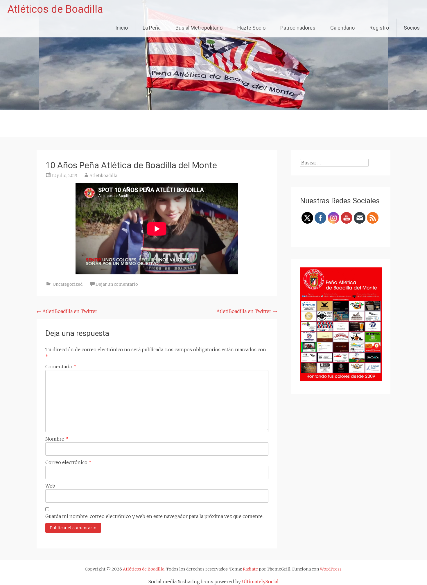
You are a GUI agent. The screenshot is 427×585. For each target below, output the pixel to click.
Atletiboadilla (103, 175)
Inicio (121, 28)
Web (50, 486)
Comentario (60, 367)
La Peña (152, 28)
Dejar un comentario (117, 284)
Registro (379, 28)
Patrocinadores (297, 28)
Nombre (56, 439)
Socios (412, 28)
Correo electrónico (68, 462)
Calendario (342, 28)
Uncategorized (67, 284)
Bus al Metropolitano (199, 28)
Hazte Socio (251, 28)
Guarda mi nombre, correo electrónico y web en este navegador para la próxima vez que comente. (154, 516)
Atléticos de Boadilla (55, 9)
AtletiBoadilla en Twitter (67, 311)
